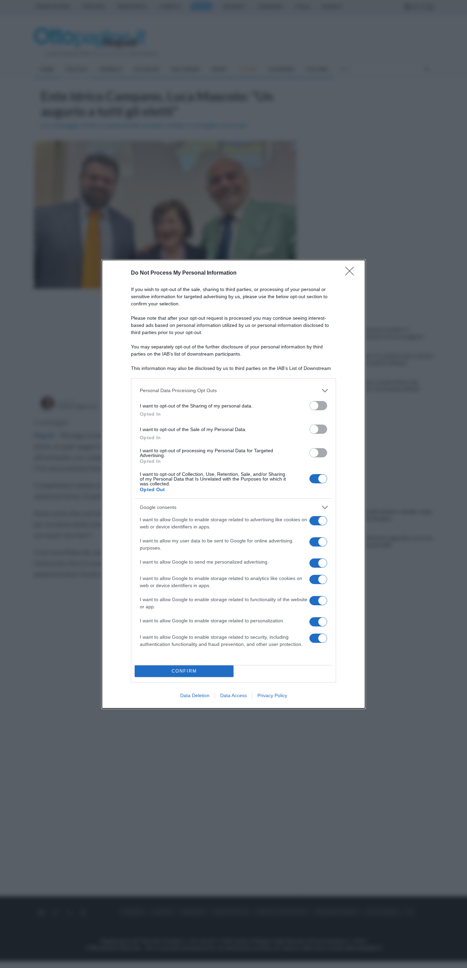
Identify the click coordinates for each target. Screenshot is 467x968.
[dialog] (233, 484)
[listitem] (233, 390)
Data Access (233, 695)
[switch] (318, 405)
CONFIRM (184, 671)
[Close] (351, 273)
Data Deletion (195, 695)
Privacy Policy (272, 695)
